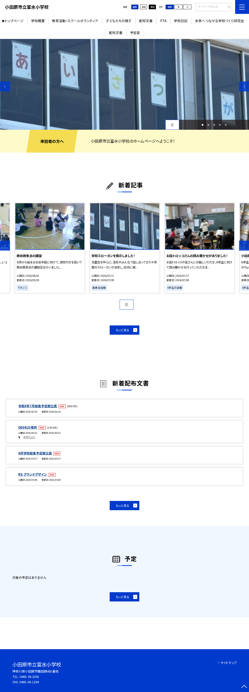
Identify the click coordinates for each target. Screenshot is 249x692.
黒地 (152, 6)
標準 (170, 6)
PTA (163, 20)
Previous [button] (5, 87)
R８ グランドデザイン (33, 474)
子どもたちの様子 (119, 20)
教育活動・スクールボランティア (75, 20)
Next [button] (244, 87)
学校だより (29, 437)
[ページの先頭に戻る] (244, 687)
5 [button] (226, 125)
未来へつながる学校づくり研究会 (219, 20)
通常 (135, 6)
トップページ (14, 20)
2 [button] (208, 125)
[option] (124, 84)
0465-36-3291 (29, 676)
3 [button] (214, 125)
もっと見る (122, 330)
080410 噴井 (28, 427)
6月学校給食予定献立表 (35, 453)
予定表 (135, 32)
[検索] (227, 7)
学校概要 (38, 20)
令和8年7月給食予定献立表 (38, 406)
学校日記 (180, 20)
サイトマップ (228, 662)
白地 (144, 6)
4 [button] (220, 125)
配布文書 (146, 20)
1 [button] (203, 125)
